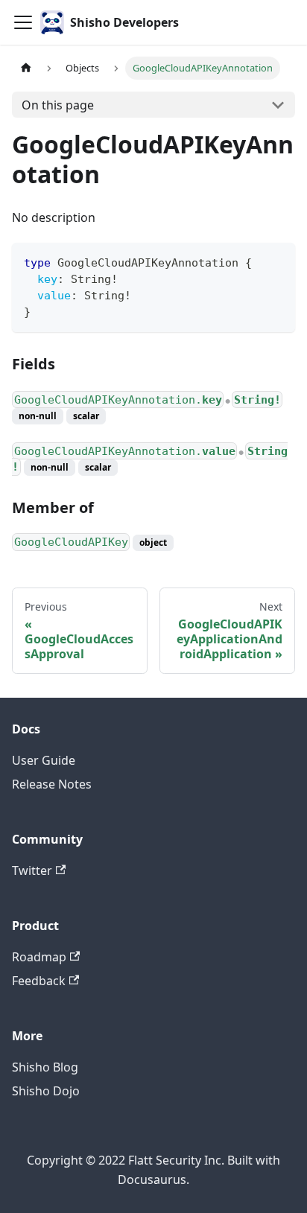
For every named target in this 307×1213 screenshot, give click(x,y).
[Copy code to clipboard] (277, 261)
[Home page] (26, 68)
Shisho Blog (45, 1067)
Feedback (39, 980)
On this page (58, 105)
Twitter (32, 870)
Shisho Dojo (46, 1091)
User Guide (43, 760)
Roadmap (39, 957)
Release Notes (52, 784)
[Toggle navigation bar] (23, 22)
